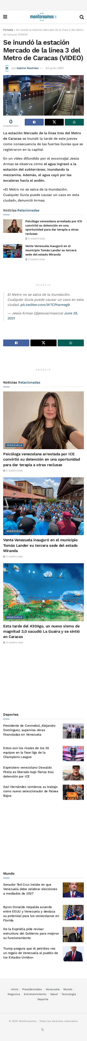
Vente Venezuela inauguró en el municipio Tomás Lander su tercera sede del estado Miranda (50, 250)
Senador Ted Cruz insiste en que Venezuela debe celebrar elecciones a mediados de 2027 (30, 889)
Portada (8, 29)
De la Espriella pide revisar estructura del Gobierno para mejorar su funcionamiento (31, 933)
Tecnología (68, 994)
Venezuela (14, 445)
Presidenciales (32, 989)
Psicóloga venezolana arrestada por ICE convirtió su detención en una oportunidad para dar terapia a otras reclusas (41, 459)
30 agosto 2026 (14, 642)
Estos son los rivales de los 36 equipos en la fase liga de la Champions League (26, 752)
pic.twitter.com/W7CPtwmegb (45, 305)
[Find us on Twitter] (42, 1029)
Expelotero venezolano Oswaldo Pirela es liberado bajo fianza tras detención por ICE (28, 772)
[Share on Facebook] (34, 122)
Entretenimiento (35, 994)
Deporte (42, 999)
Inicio (14, 989)
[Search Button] (82, 17)
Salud (54, 994)
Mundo (67, 989)
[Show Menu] (5, 17)
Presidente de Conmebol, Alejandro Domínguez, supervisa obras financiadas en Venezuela (29, 730)
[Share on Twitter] (54, 122)
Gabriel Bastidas (28, 68)
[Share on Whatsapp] (74, 122)
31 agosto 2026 (36, 238)
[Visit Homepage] (43, 17)
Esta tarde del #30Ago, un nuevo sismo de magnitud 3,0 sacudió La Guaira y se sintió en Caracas (41, 631)
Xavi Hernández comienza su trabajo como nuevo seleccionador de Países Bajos (30, 791)
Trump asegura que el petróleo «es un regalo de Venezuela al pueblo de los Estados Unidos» (30, 953)
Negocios (14, 994)
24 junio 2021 (55, 68)
